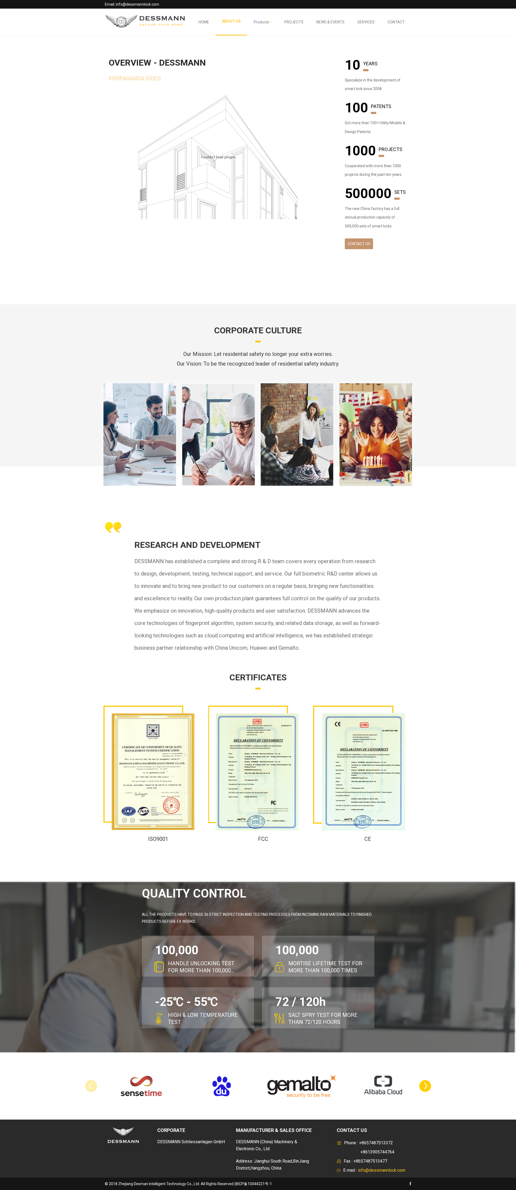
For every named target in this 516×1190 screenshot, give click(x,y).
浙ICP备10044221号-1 (253, 1184)
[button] (425, 1086)
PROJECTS (293, 22)
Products (261, 22)
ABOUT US (231, 21)
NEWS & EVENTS (330, 22)
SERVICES (366, 22)
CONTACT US (358, 244)
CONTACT (396, 22)
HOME (204, 22)
